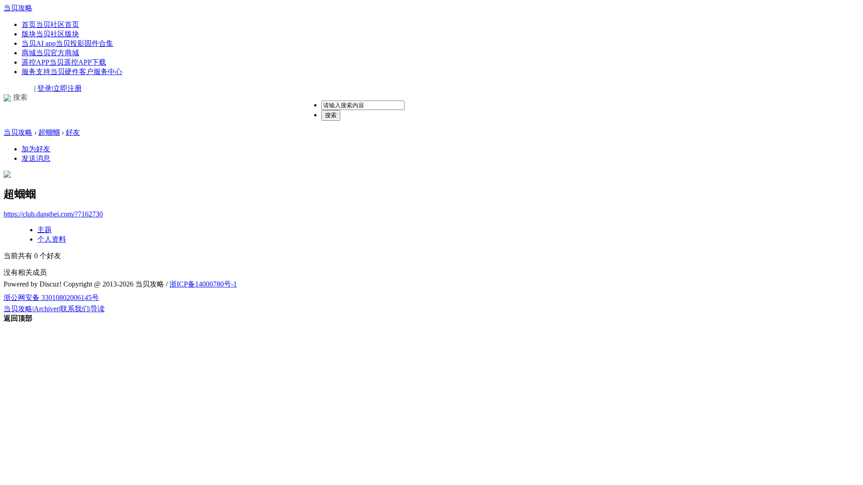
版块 (50, 34)
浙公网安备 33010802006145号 (51, 297)
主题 (44, 230)
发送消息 (36, 158)
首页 (50, 24)
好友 (73, 132)
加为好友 (36, 149)
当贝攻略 (18, 8)
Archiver (46, 309)
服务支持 (72, 71)
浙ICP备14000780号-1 (203, 284)
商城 (50, 53)
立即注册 (67, 88)
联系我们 (74, 309)
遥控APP (64, 62)
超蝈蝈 (49, 132)
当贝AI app (67, 43)
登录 (44, 88)
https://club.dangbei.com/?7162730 (53, 214)
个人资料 (51, 239)
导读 (97, 309)
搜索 (331, 115)
